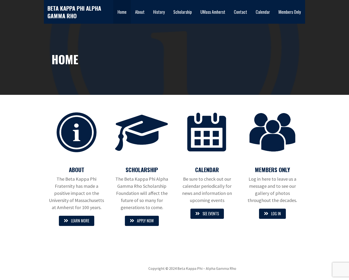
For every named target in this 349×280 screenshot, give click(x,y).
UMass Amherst (212, 12)
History (159, 12)
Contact (240, 12)
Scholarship (182, 12)
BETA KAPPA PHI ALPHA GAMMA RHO (74, 12)
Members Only (289, 12)
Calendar (263, 12)
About (140, 12)
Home (122, 12)
